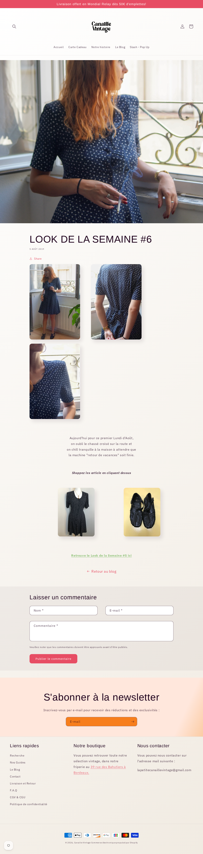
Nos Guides (18, 762)
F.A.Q (13, 790)
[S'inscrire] (132, 721)
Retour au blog (103, 571)
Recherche (17, 755)
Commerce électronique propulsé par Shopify (114, 842)
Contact (15, 776)
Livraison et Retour (23, 783)
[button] (14, 26)
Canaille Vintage (82, 842)
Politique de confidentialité (28, 804)
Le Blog (15, 769)
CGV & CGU (17, 797)
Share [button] (38, 258)
